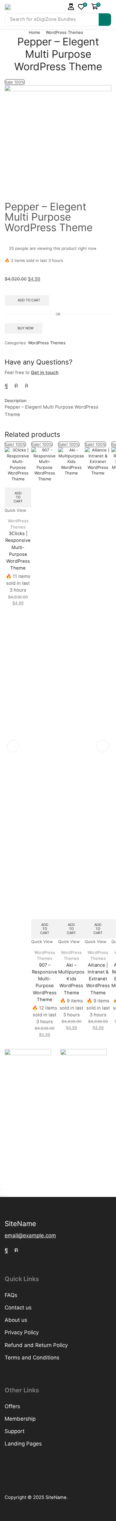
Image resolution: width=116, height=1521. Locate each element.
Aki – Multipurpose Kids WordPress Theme (71, 979)
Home (34, 32)
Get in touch (44, 372)
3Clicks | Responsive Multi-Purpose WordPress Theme (18, 551)
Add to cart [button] (18, 497)
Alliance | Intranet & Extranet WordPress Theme (98, 979)
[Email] (36, 385)
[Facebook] (6, 385)
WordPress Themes (64, 32)
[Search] (105, 19)
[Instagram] (16, 385)
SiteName (56, 1497)
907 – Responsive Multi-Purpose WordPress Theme (44, 982)
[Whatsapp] (26, 385)
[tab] (58, 401)
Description (16, 400)
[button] (71, 6)
